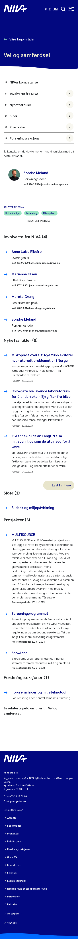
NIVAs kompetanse (24, 82)
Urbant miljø (12, 213)
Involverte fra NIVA (40, 93)
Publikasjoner (14, 841)
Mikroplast (49, 213)
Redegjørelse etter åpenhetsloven (27, 888)
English (54, 9)
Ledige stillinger (16, 880)
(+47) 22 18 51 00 (17, 796)
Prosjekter (40, 127)
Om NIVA (12, 857)
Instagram (13, 913)
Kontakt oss (14, 865)
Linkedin (12, 904)
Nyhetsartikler (40, 105)
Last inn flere (61, 485)
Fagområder (14, 825)
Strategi (12, 872)
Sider (40, 116)
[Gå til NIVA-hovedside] (23, 9)
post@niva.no (18, 801)
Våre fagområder (22, 39)
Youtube (12, 922)
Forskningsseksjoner (40, 138)
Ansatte (12, 817)
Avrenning (31, 213)
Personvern (13, 896)
